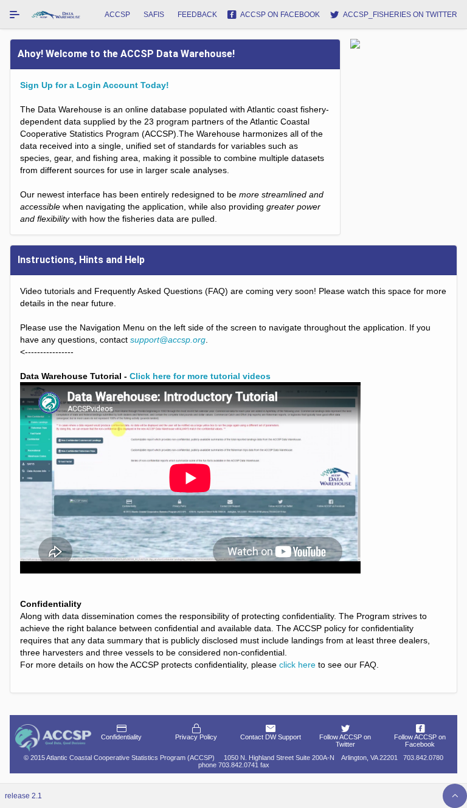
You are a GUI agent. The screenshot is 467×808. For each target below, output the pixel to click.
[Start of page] (455, 796)
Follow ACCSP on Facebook (420, 740)
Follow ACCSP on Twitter (345, 740)
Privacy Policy (196, 737)
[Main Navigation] (14, 14)
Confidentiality (121, 737)
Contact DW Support (270, 737)
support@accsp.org (168, 339)
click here (297, 664)
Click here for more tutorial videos (200, 376)
